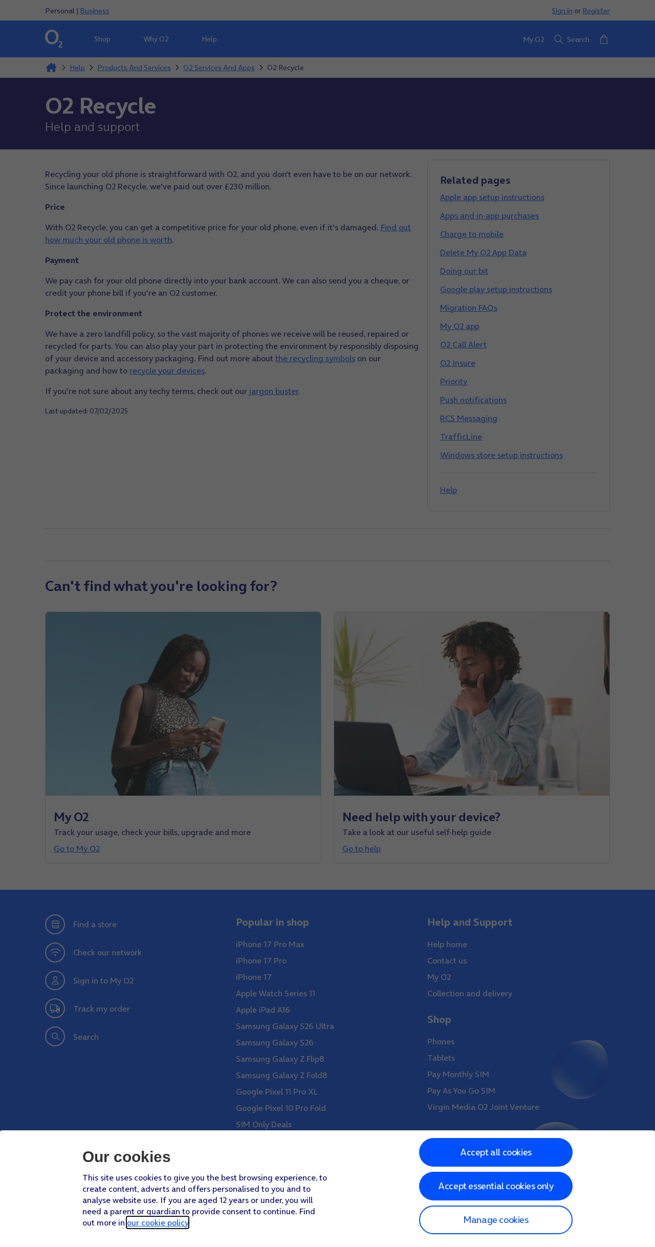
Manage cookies (495, 1219)
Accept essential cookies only (495, 1185)
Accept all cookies (496, 1152)
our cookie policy (157, 1222)
